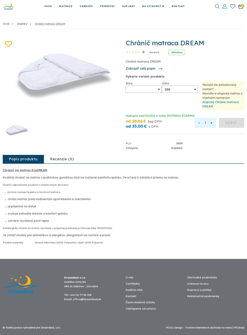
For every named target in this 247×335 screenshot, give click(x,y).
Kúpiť (231, 123)
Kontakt (178, 6)
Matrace (66, 6)
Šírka (129, 83)
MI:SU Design (174, 327)
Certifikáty (133, 283)
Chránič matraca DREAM (50, 23)
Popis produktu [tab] (23, 159)
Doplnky (128, 6)
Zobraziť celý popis (141, 68)
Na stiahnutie (153, 6)
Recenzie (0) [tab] (62, 159)
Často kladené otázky (140, 302)
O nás (129, 277)
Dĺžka (165, 83)
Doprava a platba (199, 290)
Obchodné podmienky (202, 277)
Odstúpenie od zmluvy (141, 308)
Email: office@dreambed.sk (82, 299)
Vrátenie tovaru (197, 283)
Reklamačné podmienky (203, 296)
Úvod (48, 6)
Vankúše (86, 6)
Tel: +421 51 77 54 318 (77, 295)
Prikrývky (107, 6)
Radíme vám (134, 290)
